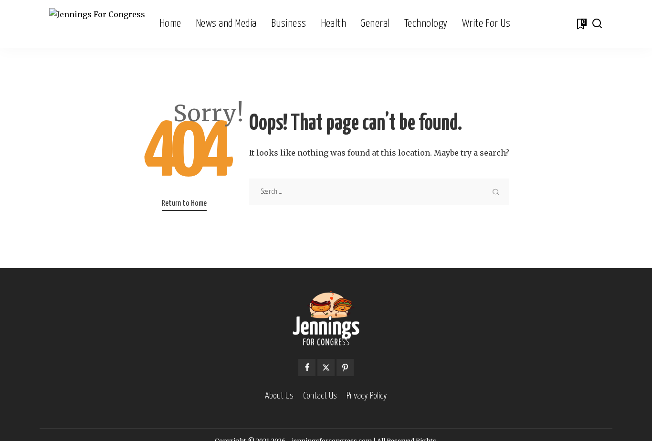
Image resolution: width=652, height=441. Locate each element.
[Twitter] (326, 367)
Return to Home (184, 204)
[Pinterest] (345, 367)
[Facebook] (306, 367)
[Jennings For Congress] (97, 24)
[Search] (597, 24)
